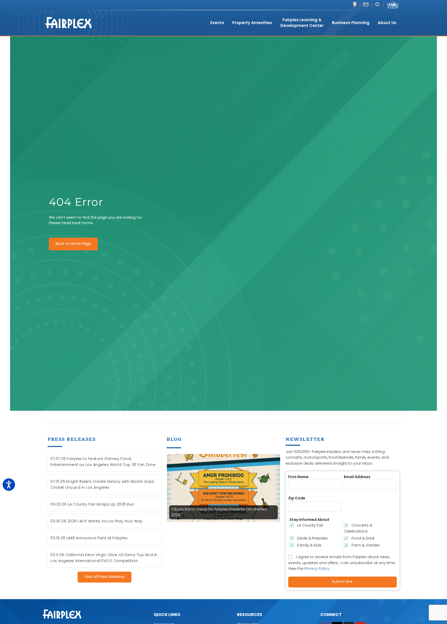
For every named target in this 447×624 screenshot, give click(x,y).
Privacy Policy (316, 568)
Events (217, 22)
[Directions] (354, 4)
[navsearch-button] (377, 5)
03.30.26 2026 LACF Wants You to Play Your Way (96, 521)
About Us (387, 22)
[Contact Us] (366, 4)
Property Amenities (252, 22)
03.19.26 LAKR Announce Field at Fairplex (88, 538)
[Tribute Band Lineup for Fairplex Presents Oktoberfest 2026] (223, 487)
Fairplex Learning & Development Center (302, 23)
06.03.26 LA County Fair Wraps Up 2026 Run (92, 504)
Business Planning (350, 22)
